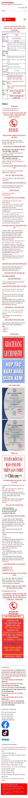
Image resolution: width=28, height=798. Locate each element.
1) (2, 294)
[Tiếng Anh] (25, 19)
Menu (8, 19)
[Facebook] (3, 104)
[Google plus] (5, 104)
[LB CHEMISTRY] (14, 3)
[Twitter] (7, 104)
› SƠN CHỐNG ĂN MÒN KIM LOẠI (10, 110)
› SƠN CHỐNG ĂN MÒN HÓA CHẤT (10, 108)
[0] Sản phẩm (21, 7)
